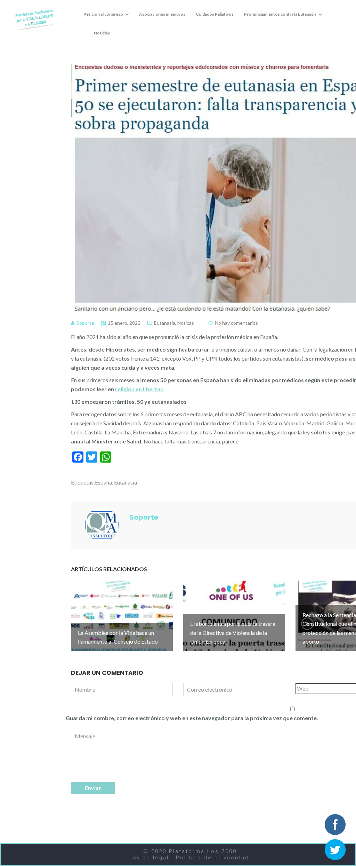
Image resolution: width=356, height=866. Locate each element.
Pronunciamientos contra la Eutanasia (280, 14)
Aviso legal (152, 858)
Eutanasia (164, 323)
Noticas (185, 323)
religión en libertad (139, 389)
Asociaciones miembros (162, 14)
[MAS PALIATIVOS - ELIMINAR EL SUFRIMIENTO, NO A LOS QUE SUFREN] (34, 19)
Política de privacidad (212, 858)
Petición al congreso (103, 14)
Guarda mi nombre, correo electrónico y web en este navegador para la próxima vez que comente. (192, 718)
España (103, 482)
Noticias (102, 33)
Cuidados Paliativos (215, 14)
